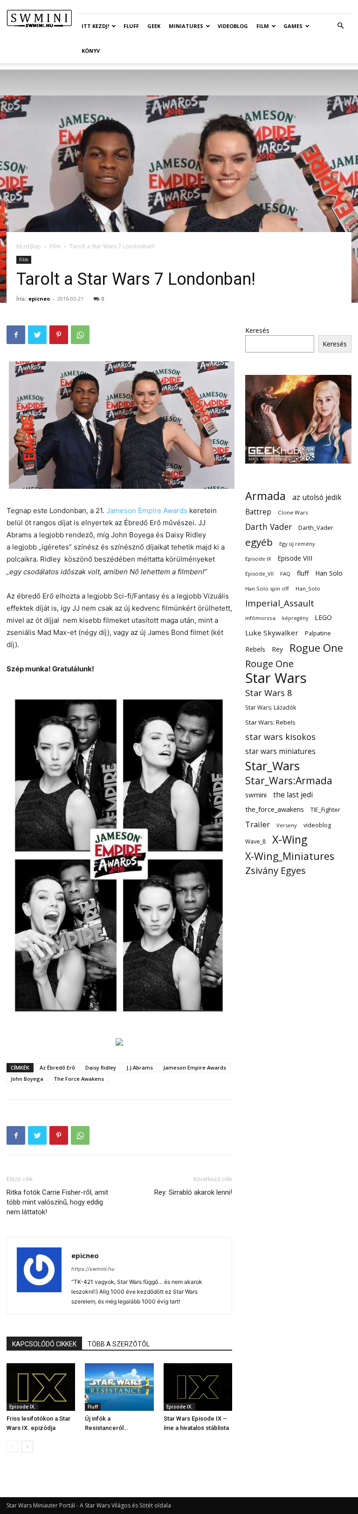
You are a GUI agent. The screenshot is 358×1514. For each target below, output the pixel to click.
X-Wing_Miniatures (289, 856)
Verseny (286, 825)
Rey (277, 649)
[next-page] (27, 1446)
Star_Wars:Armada (288, 780)
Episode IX (258, 558)
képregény (295, 618)
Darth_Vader (315, 528)
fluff (303, 573)
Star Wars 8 (268, 692)
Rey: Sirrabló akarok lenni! (193, 1192)
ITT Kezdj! (95, 25)
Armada (265, 496)
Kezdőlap (28, 246)
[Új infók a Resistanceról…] (119, 1386)
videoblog (317, 825)
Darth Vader (268, 527)
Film (262, 25)
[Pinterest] (58, 334)
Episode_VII (259, 573)
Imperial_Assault (279, 603)
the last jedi (293, 795)
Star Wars (276, 678)
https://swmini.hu (92, 1269)
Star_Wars (272, 766)
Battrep (258, 512)
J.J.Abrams (139, 1067)
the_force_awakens (274, 809)
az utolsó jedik (317, 497)
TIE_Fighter (325, 810)
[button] (340, 25)
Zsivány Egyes (275, 870)
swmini (256, 794)
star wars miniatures (280, 751)
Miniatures (186, 25)
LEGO (323, 617)
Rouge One (269, 664)
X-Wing (289, 840)
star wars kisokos (280, 737)
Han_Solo (308, 588)
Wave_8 (255, 841)
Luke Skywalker (271, 632)
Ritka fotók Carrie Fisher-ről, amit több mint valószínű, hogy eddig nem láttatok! (57, 1202)
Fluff (131, 25)
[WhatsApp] (80, 334)
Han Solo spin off (267, 588)
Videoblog (233, 25)
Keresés (257, 330)
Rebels (255, 649)
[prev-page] (12, 1446)
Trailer (257, 824)
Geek (153, 25)
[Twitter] (37, 334)
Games (293, 25)
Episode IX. (22, 1406)
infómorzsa (260, 617)
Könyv (91, 50)
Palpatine (318, 633)
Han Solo (329, 573)
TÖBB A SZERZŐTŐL (119, 1344)
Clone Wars (293, 512)
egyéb (259, 542)
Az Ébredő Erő (57, 1067)
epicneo (39, 298)
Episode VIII (294, 558)
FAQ (285, 573)
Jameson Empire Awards (146, 510)
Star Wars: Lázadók (270, 707)
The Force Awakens (79, 1078)
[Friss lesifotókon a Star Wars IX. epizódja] (41, 1386)
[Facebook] (16, 334)
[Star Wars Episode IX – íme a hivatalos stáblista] (198, 1386)
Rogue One (316, 648)
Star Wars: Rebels (270, 722)
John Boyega (27, 1078)
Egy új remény (297, 543)
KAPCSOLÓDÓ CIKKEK (44, 1344)
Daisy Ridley (100, 1067)
